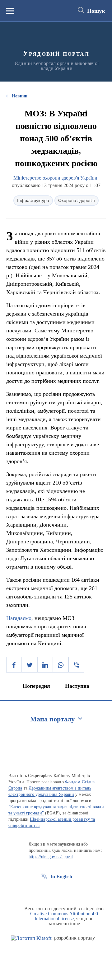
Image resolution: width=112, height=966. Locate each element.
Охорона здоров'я (76, 200)
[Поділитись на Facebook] (14, 664)
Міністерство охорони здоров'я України (55, 178)
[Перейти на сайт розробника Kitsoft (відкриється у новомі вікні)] (31, 938)
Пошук (96, 11)
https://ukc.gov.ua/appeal (51, 856)
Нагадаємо (18, 618)
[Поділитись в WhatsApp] (60, 664)
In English (61, 876)
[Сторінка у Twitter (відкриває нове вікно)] (55, 890)
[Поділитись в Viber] (76, 664)
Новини (19, 96)
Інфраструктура (33, 200)
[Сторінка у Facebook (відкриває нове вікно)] (44, 890)
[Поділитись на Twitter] (29, 664)
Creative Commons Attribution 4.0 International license (64, 916)
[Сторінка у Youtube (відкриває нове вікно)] (67, 890)
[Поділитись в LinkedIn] (45, 664)
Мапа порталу (52, 719)
